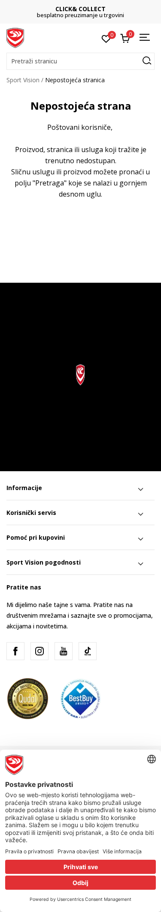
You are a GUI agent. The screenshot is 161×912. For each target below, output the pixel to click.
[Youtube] (63, 651)
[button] (80, 61)
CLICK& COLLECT (80, 9)
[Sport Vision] (15, 37)
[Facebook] (15, 651)
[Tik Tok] (87, 651)
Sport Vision (22, 80)
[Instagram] (39, 651)
